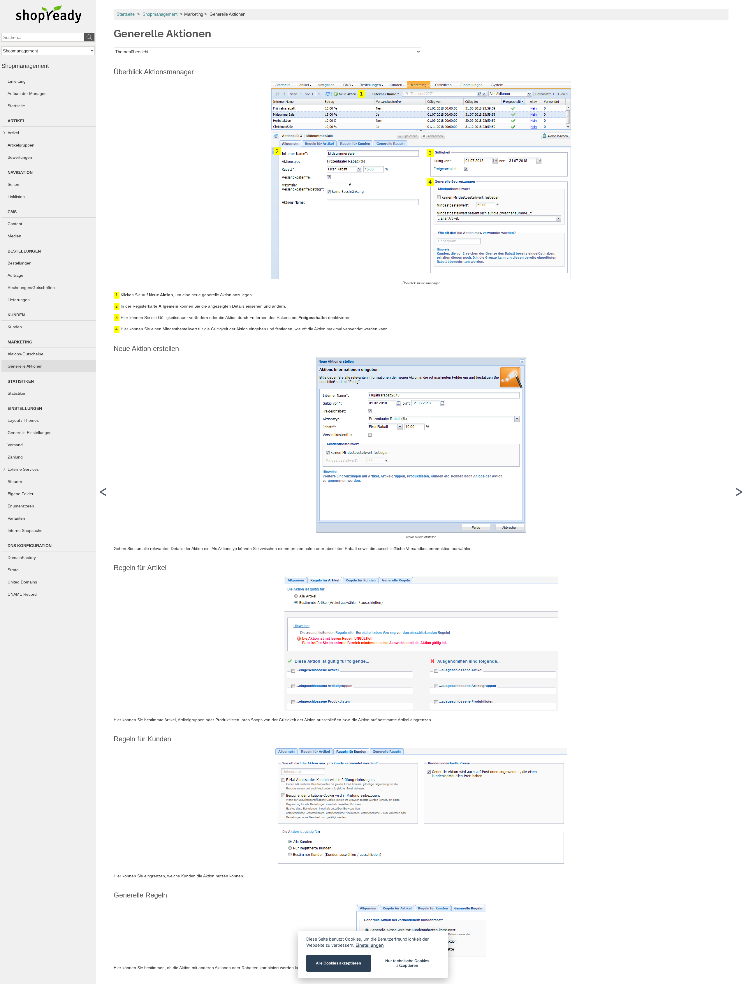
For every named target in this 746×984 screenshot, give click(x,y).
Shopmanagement (159, 14)
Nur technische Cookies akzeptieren (407, 963)
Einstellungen (370, 945)
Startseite (126, 14)
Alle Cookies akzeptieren (338, 963)
